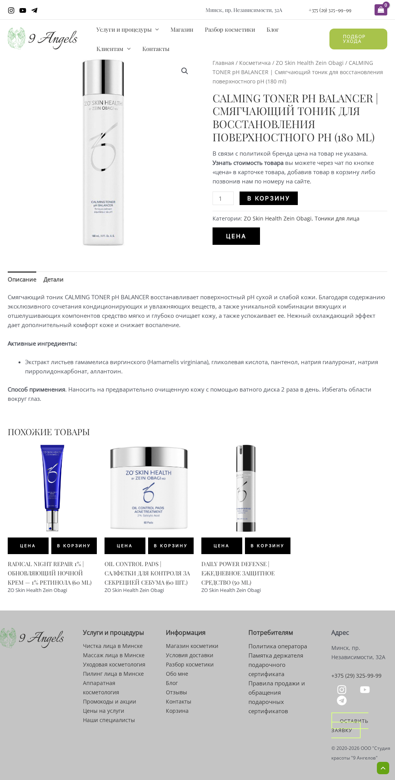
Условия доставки (189, 655)
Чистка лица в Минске (113, 645)
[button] (358, 39)
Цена (236, 236)
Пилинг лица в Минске (113, 673)
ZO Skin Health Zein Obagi (310, 62)
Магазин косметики (192, 645)
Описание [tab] (22, 279)
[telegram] (342, 700)
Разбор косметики (230, 29)
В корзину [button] (74, 545)
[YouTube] (22, 10)
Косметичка (255, 62)
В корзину (268, 198)
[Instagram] (11, 10)
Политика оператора (277, 646)
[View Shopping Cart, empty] (381, 9)
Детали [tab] (54, 279)
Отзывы (176, 692)
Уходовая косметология (114, 664)
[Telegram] (34, 10)
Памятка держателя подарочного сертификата (275, 664)
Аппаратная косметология (101, 687)
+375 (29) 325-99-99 (330, 9)
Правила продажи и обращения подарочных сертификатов (276, 697)
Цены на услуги (103, 710)
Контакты (155, 49)
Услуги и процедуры (124, 29)
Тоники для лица (337, 218)
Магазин (181, 29)
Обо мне (177, 673)
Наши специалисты (109, 720)
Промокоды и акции (109, 701)
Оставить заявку (349, 725)
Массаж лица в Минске (114, 655)
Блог (273, 29)
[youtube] (366, 689)
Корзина (177, 710)
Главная (223, 62)
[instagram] (342, 689)
